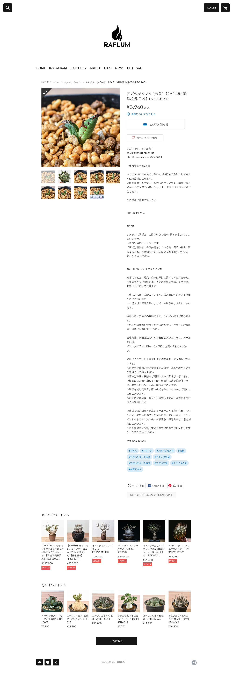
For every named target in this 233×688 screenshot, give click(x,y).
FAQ (130, 67)
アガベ (56, 82)
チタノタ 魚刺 (71, 82)
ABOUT (95, 67)
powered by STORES (113, 662)
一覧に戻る (116, 641)
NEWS (119, 67)
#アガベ (133, 450)
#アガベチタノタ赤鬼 (139, 463)
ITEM (108, 67)
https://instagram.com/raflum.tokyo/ (194, 662)
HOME (41, 67)
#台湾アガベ (135, 469)
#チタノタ (147, 450)
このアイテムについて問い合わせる (153, 494)
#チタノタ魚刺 (162, 457)
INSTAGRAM (58, 67)
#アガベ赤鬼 (161, 463)
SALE (139, 67)
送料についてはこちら (143, 113)
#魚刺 (181, 450)
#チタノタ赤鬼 (179, 463)
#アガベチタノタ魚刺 (139, 457)
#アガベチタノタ (165, 450)
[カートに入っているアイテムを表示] (225, 7)
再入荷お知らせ (159, 124)
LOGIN (211, 7)
